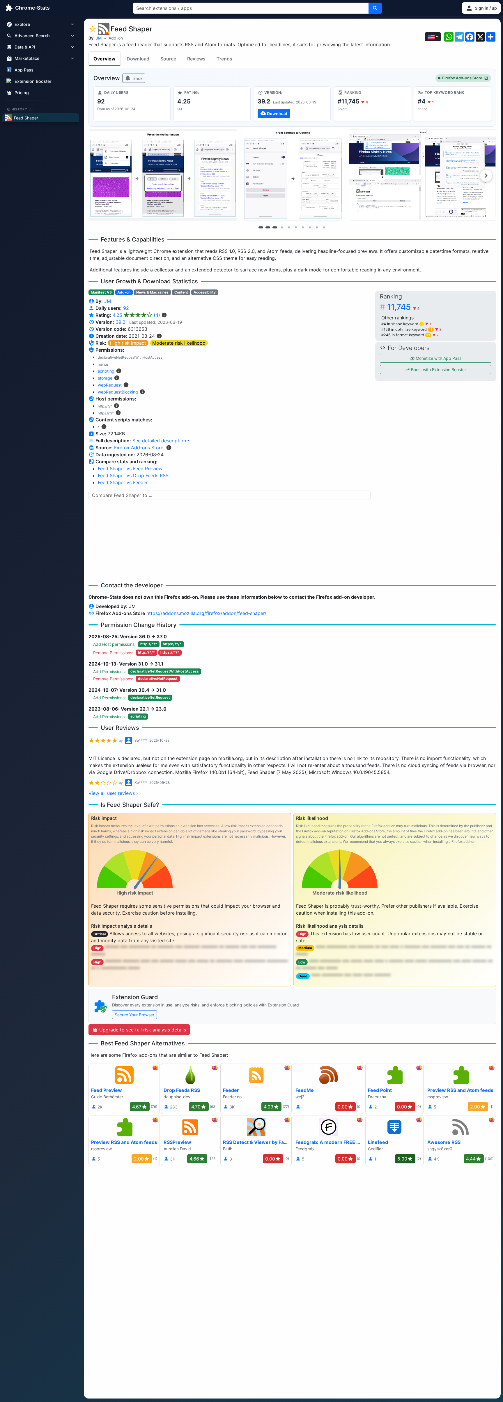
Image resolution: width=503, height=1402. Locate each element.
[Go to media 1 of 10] (260, 227)
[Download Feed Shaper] (292, 104)
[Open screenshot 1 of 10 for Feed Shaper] (163, 175)
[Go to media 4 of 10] (281, 227)
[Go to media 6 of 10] (295, 227)
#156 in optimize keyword (407, 329)
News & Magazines (152, 292)
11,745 (403, 307)
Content (181, 292)
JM (99, 37)
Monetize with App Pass (438, 358)
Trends (224, 59)
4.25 (136, 315)
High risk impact (128, 343)
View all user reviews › (113, 793)
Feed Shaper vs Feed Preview (130, 468)
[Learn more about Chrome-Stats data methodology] (169, 447)
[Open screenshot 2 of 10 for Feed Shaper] (293, 175)
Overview (104, 59)
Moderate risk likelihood (179, 343)
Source (168, 59)
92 (126, 308)
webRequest (110, 384)
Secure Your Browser (134, 1014)
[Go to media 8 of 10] (309, 227)
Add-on (116, 37)
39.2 (120, 322)
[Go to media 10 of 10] (323, 227)
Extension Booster (33, 81)
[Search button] (375, 8)
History (22, 109)
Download (138, 59)
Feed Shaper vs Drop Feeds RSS (133, 475)
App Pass (24, 69)
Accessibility (205, 292)
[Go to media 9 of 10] (316, 227)
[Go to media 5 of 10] (288, 227)
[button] (481, 8)
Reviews (196, 59)
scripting (106, 371)
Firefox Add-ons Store (462, 78)
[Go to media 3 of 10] (274, 227)
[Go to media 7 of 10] (302, 227)
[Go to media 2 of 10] (267, 227)
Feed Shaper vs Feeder (123, 482)
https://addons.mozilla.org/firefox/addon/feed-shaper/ (206, 613)
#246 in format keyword (405, 335)
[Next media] (486, 175)
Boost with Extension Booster (438, 369)
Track (137, 78)
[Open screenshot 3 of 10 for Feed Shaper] (422, 175)
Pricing (22, 92)
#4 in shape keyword (402, 324)
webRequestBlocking (118, 391)
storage (105, 377)
